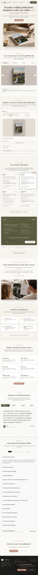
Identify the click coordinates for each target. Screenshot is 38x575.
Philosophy (15, 2)
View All (10, 451)
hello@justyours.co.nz (22, 212)
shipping (22, 451)
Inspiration (8, 2)
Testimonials (22, 2)
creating (14, 451)
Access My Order (28, 2)
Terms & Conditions (14, 571)
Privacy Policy (9, 571)
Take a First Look (19, 20)
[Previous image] (3, 75)
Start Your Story (33, 2)
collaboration (27, 451)
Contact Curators (33, 531)
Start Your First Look (19, 383)
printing (18, 451)
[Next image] (35, 75)
